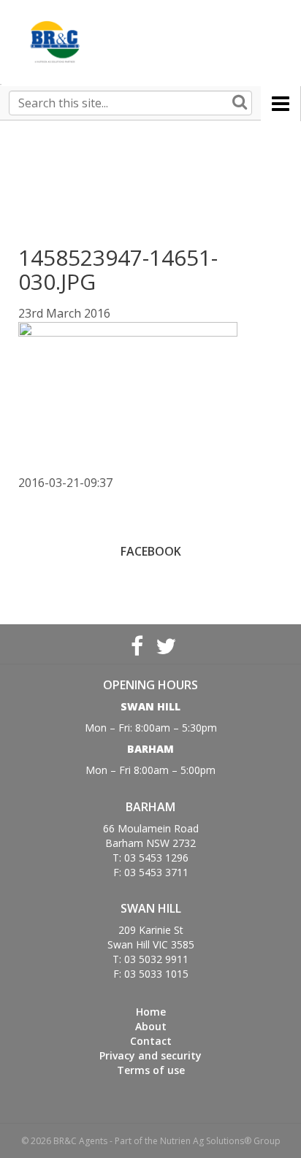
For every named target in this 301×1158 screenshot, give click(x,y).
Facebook (136, 644)
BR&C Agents (55, 42)
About (151, 1026)
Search (239, 103)
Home (151, 1012)
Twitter (164, 644)
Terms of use (151, 1070)
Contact (151, 1041)
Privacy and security (150, 1055)
